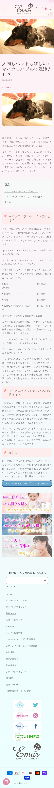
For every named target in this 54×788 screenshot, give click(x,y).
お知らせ (10, 626)
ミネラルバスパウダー (16, 600)
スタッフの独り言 (14, 620)
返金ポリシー (12, 665)
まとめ (7, 202)
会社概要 (10, 652)
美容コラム (11, 613)
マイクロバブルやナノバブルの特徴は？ (23, 196)
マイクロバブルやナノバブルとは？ (21, 191)
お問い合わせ (12, 659)
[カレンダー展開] (6, 781)
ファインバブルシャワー (17, 607)
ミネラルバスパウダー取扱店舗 (20, 639)
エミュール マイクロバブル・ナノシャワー (27, 483)
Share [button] (8, 87)
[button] (3, 8)
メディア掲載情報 (14, 633)
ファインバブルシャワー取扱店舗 (21, 645)
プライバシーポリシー (16, 671)
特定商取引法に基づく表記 (18, 691)
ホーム (9, 594)
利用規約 (10, 678)
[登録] (45, 580)
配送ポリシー (12, 684)
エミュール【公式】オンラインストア (23, 783)
